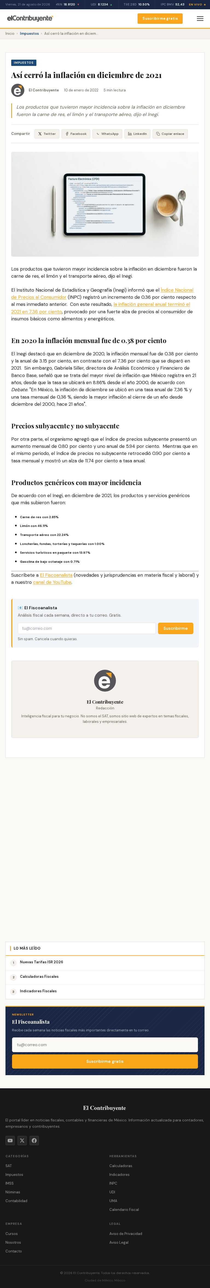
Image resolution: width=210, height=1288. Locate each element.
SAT (8, 1166)
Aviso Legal (119, 1242)
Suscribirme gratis (160, 18)
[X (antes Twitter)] (22, 1140)
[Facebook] (34, 1140)
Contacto (13, 1251)
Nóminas (12, 1192)
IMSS (9, 1183)
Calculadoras (120, 1166)
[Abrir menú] (200, 18)
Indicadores (119, 1174)
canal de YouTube (52, 582)
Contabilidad (16, 1201)
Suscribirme (176, 628)
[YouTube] (10, 1140)
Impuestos (29, 33)
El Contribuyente (44, 90)
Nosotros (13, 1242)
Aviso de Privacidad (125, 1233)
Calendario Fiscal (124, 1209)
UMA (113, 1201)
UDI (112, 1192)
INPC (113, 1183)
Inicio (9, 33)
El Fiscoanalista (56, 575)
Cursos (11, 1233)
